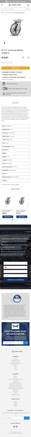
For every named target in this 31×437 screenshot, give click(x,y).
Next (27, 205)
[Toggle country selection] (6, 267)
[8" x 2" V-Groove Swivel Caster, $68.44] (8, 201)
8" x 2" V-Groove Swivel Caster (6, 211)
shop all (15, 380)
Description (15, 102)
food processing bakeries (15, 385)
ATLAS (15, 402)
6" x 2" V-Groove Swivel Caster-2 (20, 211)
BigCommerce (18, 432)
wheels (15, 377)
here (17, 184)
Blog (15, 366)
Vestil (15, 401)
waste (15, 393)
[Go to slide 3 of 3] (17, 220)
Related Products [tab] (15, 189)
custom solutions (15, 361)
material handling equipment (15, 379)
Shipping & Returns (15, 360)
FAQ (15, 367)
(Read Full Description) (7, 79)
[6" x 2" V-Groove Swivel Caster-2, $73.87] (22, 201)
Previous (1, 205)
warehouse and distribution (15, 383)
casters (15, 376)
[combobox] (15, 9)
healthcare (15, 391)
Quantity (4, 62)
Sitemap (15, 369)
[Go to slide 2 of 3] (14, 220)
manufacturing (15, 382)
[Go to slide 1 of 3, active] (12, 220)
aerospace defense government (15, 388)
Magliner (15, 404)
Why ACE (15, 358)
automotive (15, 390)
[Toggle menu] (2, 5)
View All (15, 405)
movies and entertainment (15, 386)
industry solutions (15, 394)
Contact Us (15, 364)
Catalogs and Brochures (15, 363)
